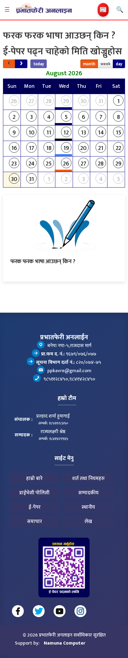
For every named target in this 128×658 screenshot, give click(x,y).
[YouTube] (59, 611)
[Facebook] (18, 611)
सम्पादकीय (88, 493)
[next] (21, 63)
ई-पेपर (34, 507)
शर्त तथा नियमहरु (88, 478)
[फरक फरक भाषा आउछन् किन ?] (64, 225)
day (119, 63)
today (38, 63)
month (89, 63)
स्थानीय (88, 507)
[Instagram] (80, 611)
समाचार (34, 521)
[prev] (9, 63)
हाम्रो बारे (34, 478)
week (105, 63)
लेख (88, 521)
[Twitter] (39, 611)
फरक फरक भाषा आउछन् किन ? (42, 261)
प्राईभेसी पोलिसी (34, 493)
